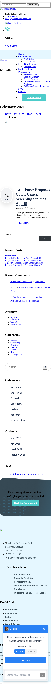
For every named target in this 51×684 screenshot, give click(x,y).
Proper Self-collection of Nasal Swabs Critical (24, 258)
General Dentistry (31, 79)
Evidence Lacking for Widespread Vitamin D (23, 265)
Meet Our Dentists (27, 64)
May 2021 (14, 320)
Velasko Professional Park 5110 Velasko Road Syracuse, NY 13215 (18, 547)
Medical (13, 350)
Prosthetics (28, 84)
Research (14, 352)
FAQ (20, 88)
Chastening (15, 343)
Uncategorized (16, 354)
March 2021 (15, 322)
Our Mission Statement (33, 59)
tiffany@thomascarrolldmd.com (18, 19)
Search (8, 234)
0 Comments (30, 208)
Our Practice (24, 56)
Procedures (24, 72)
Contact (22, 91)
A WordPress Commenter (21, 282)
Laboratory (15, 347)
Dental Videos (29, 61)
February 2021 (16, 324)
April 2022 (14, 317)
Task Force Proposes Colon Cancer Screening (24, 263)
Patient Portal (34, 97)
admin (20, 208)
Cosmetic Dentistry (31, 77)
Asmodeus (14, 340)
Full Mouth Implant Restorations (37, 86)
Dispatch (14, 345)
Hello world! (10, 256)
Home (21, 54)
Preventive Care (30, 74)
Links (8, 617)
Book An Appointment (25, 503)
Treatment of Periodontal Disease (30, 585)
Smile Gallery (25, 69)
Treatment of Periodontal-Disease (37, 81)
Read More (24, 223)
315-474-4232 (11, 16)
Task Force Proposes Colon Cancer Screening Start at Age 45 (33, 196)
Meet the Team (30, 66)
